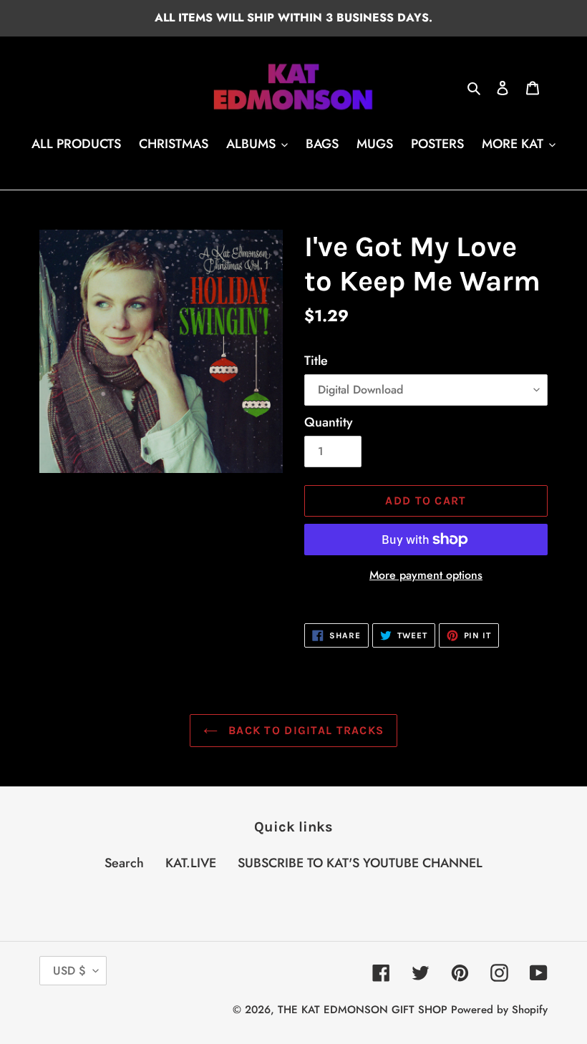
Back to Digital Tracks (304, 730)
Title (316, 360)
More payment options (425, 575)
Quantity (328, 422)
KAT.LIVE (190, 863)
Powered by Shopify (499, 1010)
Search (124, 863)
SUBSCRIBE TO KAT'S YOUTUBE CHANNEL (360, 863)
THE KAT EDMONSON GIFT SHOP (362, 1010)
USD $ (69, 970)
